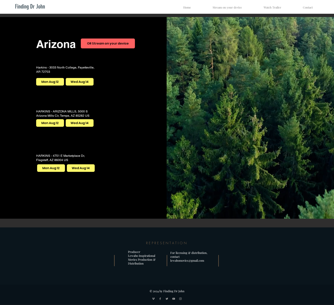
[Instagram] (180, 298)
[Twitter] (167, 298)
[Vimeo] (153, 298)
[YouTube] (173, 298)
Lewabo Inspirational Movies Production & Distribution (142, 259)
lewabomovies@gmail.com (187, 260)
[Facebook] (160, 298)
